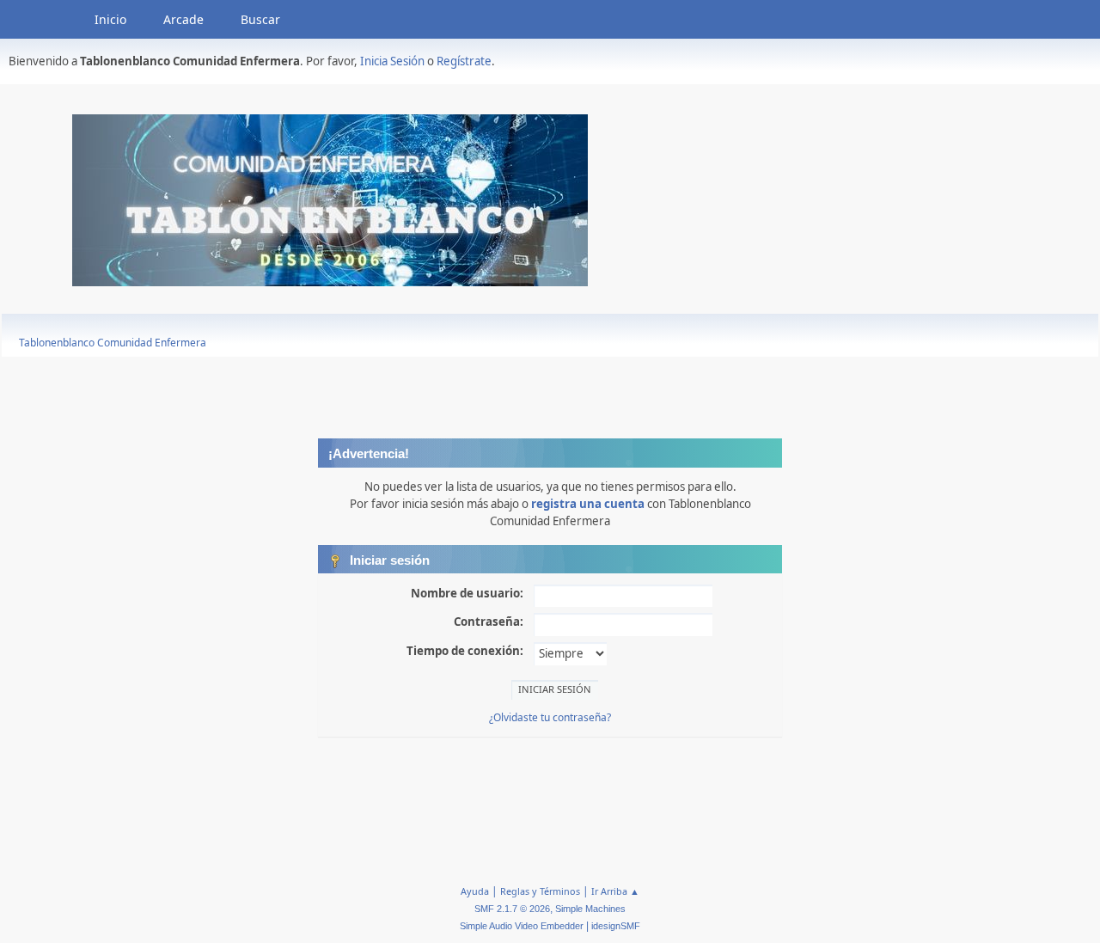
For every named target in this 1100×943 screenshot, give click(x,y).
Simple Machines (590, 908)
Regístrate (464, 61)
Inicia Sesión (392, 61)
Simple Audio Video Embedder (522, 926)
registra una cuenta (588, 503)
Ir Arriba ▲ (615, 891)
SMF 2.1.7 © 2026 (512, 908)
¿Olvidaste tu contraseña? (550, 717)
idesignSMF (615, 926)
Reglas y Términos (540, 891)
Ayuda (475, 891)
